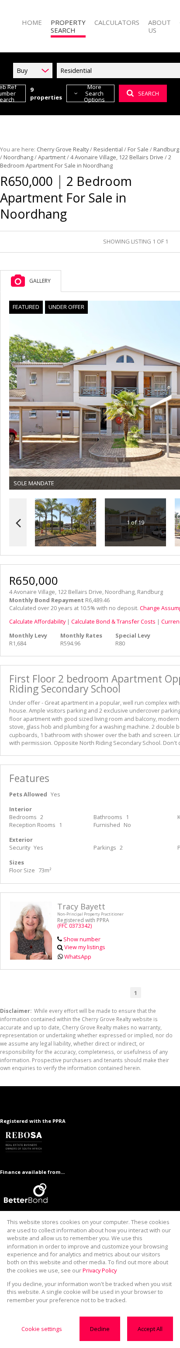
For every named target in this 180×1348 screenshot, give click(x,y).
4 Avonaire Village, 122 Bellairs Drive (116, 157)
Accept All (150, 1329)
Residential (108, 149)
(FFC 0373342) (74, 926)
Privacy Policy (100, 1270)
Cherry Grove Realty (63, 149)
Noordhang (18, 157)
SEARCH (148, 93)
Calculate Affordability (37, 621)
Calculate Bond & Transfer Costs (113, 621)
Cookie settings (41, 1329)
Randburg (166, 149)
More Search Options (94, 93)
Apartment (52, 157)
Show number (81, 939)
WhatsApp (77, 956)
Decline (100, 1329)
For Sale (138, 149)
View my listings (84, 947)
